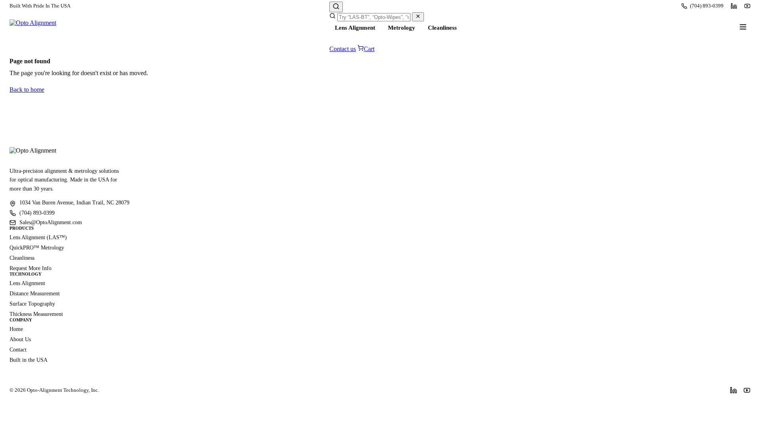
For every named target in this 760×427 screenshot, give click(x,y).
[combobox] (373, 17)
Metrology (401, 28)
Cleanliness (442, 28)
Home (16, 329)
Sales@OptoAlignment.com (50, 222)
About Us (20, 339)
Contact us (342, 48)
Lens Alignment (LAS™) (38, 237)
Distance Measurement (35, 294)
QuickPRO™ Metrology (37, 248)
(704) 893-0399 (707, 6)
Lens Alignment (355, 28)
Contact (18, 350)
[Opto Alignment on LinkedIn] (734, 6)
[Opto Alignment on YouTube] (747, 6)
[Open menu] (742, 26)
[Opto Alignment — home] (33, 26)
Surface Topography (32, 304)
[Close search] (418, 16)
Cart (369, 48)
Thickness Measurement (36, 314)
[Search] (336, 7)
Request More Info (30, 268)
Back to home (27, 89)
